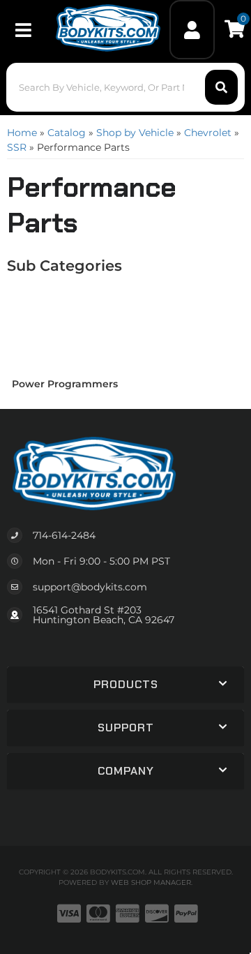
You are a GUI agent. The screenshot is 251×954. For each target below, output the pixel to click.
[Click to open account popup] (192, 29)
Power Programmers (65, 384)
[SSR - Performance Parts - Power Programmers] (64, 327)
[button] (125, 87)
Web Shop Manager (151, 882)
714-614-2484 (64, 535)
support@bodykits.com (90, 587)
